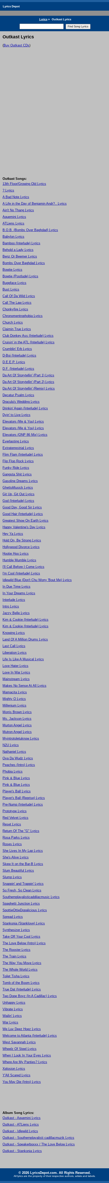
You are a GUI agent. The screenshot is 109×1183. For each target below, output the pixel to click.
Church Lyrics (13, 322)
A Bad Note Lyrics (16, 197)
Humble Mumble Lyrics (19, 560)
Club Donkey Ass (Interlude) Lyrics (28, 336)
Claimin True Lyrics (17, 329)
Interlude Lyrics (14, 600)
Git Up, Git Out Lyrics (18, 494)
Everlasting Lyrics (16, 441)
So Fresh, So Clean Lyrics (22, 890)
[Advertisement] (54, 119)
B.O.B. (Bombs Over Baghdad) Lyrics (30, 230)
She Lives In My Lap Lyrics (23, 851)
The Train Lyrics (14, 956)
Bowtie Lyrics (12, 269)
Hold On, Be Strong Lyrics (22, 540)
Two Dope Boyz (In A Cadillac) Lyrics (30, 996)
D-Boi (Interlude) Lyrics (19, 355)
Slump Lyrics (12, 877)
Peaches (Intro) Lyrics (19, 765)
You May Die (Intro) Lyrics (22, 1082)
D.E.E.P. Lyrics (14, 362)
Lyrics (43, 19)
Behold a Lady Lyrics (18, 250)
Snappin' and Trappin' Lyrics (23, 884)
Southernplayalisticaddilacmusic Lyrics (31, 897)
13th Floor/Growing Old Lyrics (24, 184)
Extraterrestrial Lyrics (18, 448)
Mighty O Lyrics (14, 699)
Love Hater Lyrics (15, 666)
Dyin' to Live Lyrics (16, 415)
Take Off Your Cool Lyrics (21, 936)
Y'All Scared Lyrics (16, 1075)
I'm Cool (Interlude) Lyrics (21, 573)
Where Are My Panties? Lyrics (25, 1062)
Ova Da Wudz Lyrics (18, 758)
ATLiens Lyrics (13, 223)
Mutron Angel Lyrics (17, 732)
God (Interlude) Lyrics (18, 501)
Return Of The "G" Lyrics (21, 831)
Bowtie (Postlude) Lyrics (20, 276)
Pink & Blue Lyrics (16, 778)
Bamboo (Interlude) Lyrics (21, 243)
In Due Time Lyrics (16, 586)
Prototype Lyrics (15, 811)
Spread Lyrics (13, 917)
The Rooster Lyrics (16, 950)
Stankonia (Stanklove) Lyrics (24, 923)
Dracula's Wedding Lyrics (21, 402)
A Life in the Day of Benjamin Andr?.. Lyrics (35, 203)
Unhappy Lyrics (14, 1002)
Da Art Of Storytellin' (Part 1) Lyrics (28, 375)
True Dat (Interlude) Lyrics (22, 989)
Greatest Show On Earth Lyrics (25, 520)
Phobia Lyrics (13, 771)
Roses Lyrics (12, 844)
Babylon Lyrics (13, 236)
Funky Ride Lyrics (16, 468)
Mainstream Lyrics (16, 679)
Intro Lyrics (11, 606)
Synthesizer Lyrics (16, 930)
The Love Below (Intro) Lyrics (24, 943)
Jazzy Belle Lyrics (16, 613)
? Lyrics (8, 190)
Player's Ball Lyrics (17, 791)
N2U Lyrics (11, 745)
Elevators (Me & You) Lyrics (23, 421)
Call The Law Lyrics (17, 303)
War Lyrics (10, 1022)
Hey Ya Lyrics (13, 534)
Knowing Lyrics (14, 633)
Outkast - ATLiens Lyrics (21, 1124)
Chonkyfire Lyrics (15, 309)
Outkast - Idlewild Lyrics (20, 1131)
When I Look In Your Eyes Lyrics (27, 1055)
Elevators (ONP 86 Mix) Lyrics (25, 435)
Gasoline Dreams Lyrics (20, 481)
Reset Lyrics (12, 824)
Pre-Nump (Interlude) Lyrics (23, 804)
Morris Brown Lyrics (17, 712)
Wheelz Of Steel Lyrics (20, 1049)
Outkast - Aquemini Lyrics (22, 1118)
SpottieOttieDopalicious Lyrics (25, 910)
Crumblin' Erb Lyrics (17, 349)
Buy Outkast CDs (16, 45)
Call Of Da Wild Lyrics (19, 296)
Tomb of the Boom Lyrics (21, 983)
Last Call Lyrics (14, 646)
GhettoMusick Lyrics (18, 487)
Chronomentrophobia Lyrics (23, 316)
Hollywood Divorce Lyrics (21, 547)
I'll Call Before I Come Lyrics (23, 567)
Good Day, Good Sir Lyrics (22, 507)
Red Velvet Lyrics (15, 818)
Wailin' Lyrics (12, 1016)
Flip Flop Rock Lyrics (18, 461)
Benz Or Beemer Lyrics (20, 256)
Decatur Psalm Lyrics (18, 395)
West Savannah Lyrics (19, 1042)
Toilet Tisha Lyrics (16, 976)
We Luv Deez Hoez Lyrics (22, 1029)
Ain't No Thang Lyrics (18, 210)
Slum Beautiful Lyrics (18, 870)
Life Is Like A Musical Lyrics (23, 659)
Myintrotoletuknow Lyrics (21, 738)
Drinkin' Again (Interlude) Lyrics (25, 408)
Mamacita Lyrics (15, 692)
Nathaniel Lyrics (14, 752)
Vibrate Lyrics (13, 1009)
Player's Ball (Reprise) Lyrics (24, 798)
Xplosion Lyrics (14, 1068)
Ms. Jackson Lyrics (17, 719)
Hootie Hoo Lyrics (16, 553)
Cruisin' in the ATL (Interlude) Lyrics (29, 342)
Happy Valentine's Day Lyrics (24, 527)
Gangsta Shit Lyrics (17, 474)
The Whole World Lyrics (20, 969)
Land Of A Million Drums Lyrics (25, 639)
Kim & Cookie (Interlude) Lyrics (25, 619)
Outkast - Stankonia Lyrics (22, 1151)
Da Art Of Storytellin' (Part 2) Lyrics (28, 382)
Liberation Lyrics (15, 652)
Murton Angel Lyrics (17, 725)
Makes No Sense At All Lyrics (24, 686)
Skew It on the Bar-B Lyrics (23, 864)
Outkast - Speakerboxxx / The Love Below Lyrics (39, 1144)
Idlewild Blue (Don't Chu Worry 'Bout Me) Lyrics (37, 580)
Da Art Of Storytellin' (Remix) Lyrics (29, 388)
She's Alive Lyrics (16, 857)
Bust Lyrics (11, 289)
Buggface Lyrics (14, 283)
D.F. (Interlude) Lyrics (18, 369)
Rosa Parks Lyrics (16, 837)
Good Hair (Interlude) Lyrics (23, 514)
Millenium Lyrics (14, 705)
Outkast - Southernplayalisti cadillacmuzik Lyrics (38, 1138)
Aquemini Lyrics (14, 217)
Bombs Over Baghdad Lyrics (24, 263)
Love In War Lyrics (16, 672)
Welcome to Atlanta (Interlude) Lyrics (30, 1035)
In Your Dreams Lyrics (19, 593)
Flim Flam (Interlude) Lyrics (23, 454)
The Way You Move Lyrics (22, 963)
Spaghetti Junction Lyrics (21, 903)
